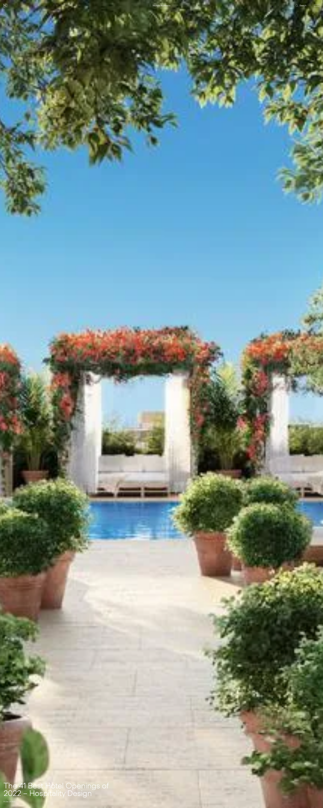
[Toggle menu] (316, 5)
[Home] (5, 5)
